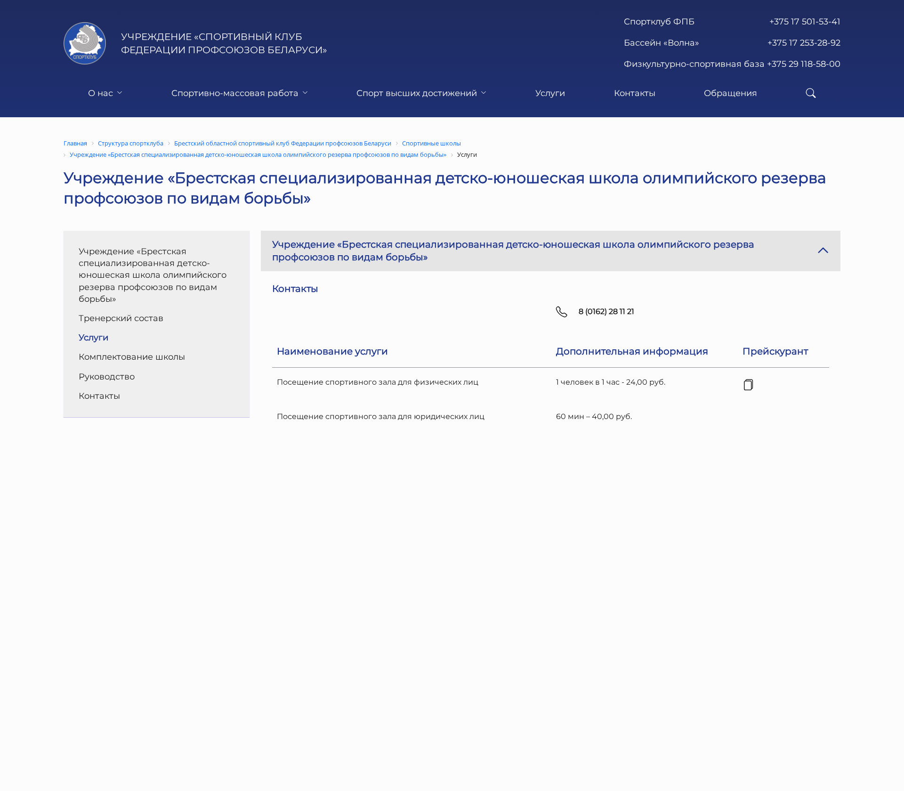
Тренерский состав (121, 318)
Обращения (730, 93)
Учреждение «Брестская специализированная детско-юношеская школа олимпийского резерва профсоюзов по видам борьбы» (152, 275)
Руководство (107, 376)
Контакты (634, 93)
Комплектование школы (132, 357)
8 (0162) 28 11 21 (606, 311)
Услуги (550, 93)
